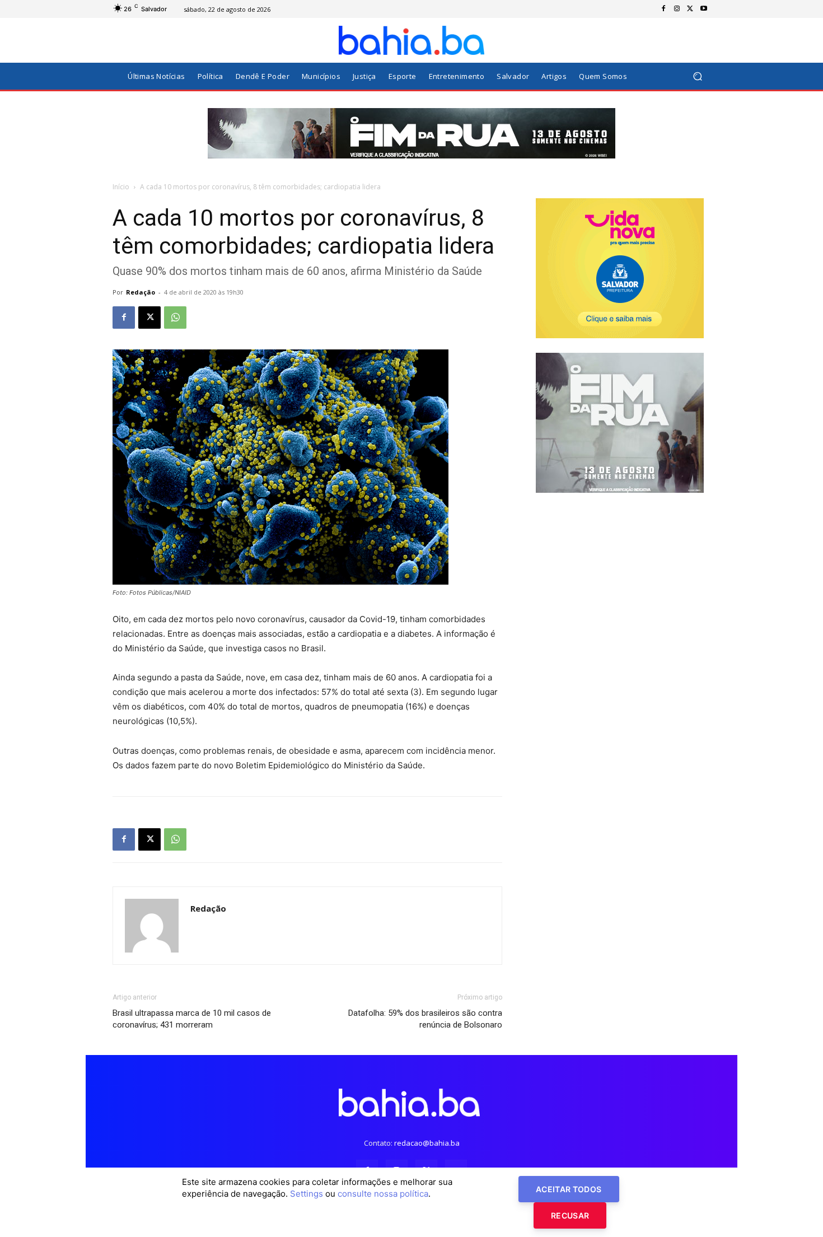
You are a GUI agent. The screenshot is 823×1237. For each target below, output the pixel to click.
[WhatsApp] (175, 317)
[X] (690, 9)
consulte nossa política (383, 1193)
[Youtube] (703, 9)
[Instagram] (677, 9)
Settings (306, 1193)
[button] (697, 76)
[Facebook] (663, 9)
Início (121, 187)
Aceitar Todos (569, 1189)
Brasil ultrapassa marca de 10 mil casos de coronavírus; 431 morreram (192, 1019)
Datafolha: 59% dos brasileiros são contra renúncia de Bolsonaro (425, 1019)
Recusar (570, 1215)
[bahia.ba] (411, 40)
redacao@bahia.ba (427, 1143)
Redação (140, 292)
